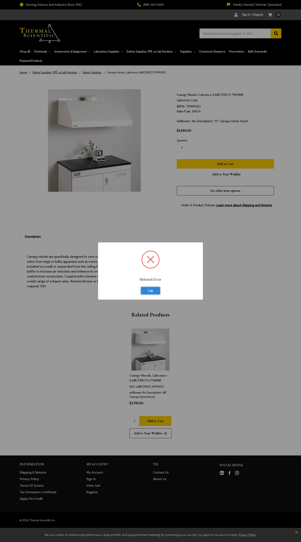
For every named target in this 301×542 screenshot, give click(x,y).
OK (150, 291)
